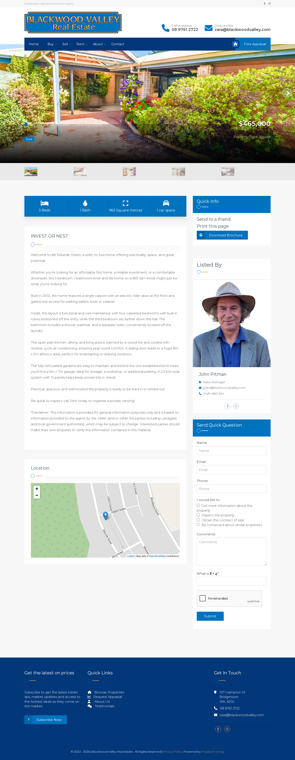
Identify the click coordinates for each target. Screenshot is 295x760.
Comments (206, 534)
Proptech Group (212, 751)
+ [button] (36, 488)
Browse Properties (109, 692)
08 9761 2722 (185, 29)
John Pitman (213, 374)
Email (201, 462)
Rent (80, 44)
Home (34, 44)
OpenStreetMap (157, 556)
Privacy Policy (172, 751)
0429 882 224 (213, 393)
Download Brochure (226, 235)
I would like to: (208, 500)
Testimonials (104, 706)
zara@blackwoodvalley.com (243, 29)
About (98, 44)
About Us (102, 701)
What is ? (208, 573)
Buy (51, 44)
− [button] (36, 495)
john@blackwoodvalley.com (224, 388)
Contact (117, 44)
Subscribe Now (49, 720)
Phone (202, 481)
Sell (65, 44)
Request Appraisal (107, 697)
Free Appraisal (255, 44)
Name (202, 443)
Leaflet (130, 556)
